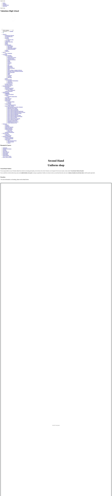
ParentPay (5, 4)
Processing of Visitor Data (12, 120)
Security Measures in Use (12, 122)
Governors (7, 38)
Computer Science (10, 58)
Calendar (6, 95)
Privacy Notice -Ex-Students (12, 109)
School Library (8, 99)
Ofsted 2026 (7, 40)
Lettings (6, 50)
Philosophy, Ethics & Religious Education (15, 71)
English (8, 61)
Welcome (7, 124)
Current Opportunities (9, 138)
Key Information (8, 44)
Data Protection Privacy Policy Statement (15, 107)
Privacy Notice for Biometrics (12, 110)
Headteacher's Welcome (9, 35)
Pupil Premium (10, 45)
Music (8, 69)
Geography (9, 62)
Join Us (4, 52)
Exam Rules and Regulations (12, 80)
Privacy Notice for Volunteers (12, 119)
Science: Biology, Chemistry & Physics (14, 70)
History (8, 63)
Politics (8, 73)
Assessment (9, 81)
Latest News (7, 134)
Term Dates (7, 97)
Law (8, 64)
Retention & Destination (9, 132)
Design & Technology (11, 59)
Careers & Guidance (9, 89)
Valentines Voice (8, 135)
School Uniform (8, 103)
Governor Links (6, 5)
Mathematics (9, 65)
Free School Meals (10, 101)
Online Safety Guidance (11, 48)
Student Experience (8, 128)
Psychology (9, 75)
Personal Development (7, 85)
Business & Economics (11, 57)
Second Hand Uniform (11, 104)
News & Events (6, 133)
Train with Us (7, 139)
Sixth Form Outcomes (9, 127)
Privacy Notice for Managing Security (14, 113)
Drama (8, 60)
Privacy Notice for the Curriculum (13, 118)
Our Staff (7, 37)
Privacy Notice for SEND (12, 117)
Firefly (4, 2)
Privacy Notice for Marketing (12, 114)
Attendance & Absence (9, 94)
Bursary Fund (10, 131)
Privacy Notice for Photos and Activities (14, 116)
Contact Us (7, 51)
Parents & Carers (6, 92)
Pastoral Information (9, 91)
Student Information (8, 129)
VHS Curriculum (8, 55)
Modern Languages (11, 68)
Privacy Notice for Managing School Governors (16, 112)
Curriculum (5, 54)
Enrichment (7, 87)
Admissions (7, 93)
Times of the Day (8, 98)
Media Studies (10, 67)
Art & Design (9, 56)
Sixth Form (5, 6)
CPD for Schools (10, 141)
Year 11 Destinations (11, 90)
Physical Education (11, 72)
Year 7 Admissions (8, 53)
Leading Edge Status (9, 41)
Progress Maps (10, 82)
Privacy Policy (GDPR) (9, 105)
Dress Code (9, 130)
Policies (6, 43)
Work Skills (9, 77)
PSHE (8, 74)
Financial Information (11, 49)
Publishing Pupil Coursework (12, 121)
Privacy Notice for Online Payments (14, 115)
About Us (4, 34)
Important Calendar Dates (12, 96)
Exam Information (8, 79)
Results (6, 42)
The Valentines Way (9, 36)
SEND (6, 78)
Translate (11, 31)
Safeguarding (9, 47)
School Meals (7, 100)
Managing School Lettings (12, 108)
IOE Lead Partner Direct (12, 140)
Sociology (9, 76)
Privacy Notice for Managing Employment (15, 111)
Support (8, 142)
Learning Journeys (8, 83)
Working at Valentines (7, 136)
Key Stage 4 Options (9, 84)
